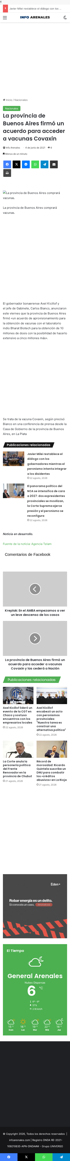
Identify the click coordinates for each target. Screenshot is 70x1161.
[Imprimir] (7, 173)
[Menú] (5, 19)
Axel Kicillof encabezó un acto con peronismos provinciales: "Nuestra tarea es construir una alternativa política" (51, 719)
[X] (16, 164)
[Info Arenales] (35, 17)
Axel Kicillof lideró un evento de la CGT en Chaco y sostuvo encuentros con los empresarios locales (17, 715)
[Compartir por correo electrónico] (54, 164)
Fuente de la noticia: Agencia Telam (27, 544)
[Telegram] (44, 164)
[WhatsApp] (35, 164)
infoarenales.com (19, 1140)
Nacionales (21, 99)
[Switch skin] (65, 19)
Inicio (8, 99)
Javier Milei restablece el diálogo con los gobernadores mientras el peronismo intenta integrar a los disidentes (46, 464)
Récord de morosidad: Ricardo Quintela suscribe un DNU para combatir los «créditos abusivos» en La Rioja (52, 770)
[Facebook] (7, 164)
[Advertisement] (35, 57)
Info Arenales (13, 147)
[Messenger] (26, 164)
